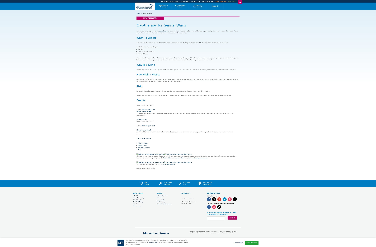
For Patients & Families (180, 6)
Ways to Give (232, 1)
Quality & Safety (138, 202)
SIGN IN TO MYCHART (220, 1)
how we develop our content (197, 158)
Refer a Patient (185, 1)
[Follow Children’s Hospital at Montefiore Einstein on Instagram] (214, 207)
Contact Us (185, 193)
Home (138, 13)
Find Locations (207, 183)
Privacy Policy (179, 158)
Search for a (168, 183)
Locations (136, 204)
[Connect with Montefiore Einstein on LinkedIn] (225, 199)
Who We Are (137, 196)
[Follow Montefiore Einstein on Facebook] (209, 199)
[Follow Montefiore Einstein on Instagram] (230, 199)
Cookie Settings (238, 242)
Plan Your (186, 183)
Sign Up (232, 218)
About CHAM (164, 1)
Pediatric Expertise (162, 196)
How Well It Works (144, 147)
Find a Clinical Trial (207, 1)
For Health (197, 6)
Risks (139, 150)
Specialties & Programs (163, 6)
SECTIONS (160, 193)
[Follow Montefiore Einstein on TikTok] (235, 199)
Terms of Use (167, 158)
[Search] (240, 2)
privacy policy (153, 242)
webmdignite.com (169, 164)
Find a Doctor (195, 1)
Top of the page (141, 119)
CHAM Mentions (138, 200)
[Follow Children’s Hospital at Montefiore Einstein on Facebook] (209, 207)
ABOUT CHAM (138, 193)
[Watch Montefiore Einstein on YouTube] (219, 199)
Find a (147, 183)
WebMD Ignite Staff (148, 126)
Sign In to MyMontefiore (164, 204)
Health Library (174, 1)
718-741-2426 (187, 198)
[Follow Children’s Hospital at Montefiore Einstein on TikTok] (219, 207)
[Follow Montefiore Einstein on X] (214, 199)
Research (215, 6)
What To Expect (143, 143)
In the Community (138, 198)
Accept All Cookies (251, 242)
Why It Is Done (142, 145)
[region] (188, 242)
